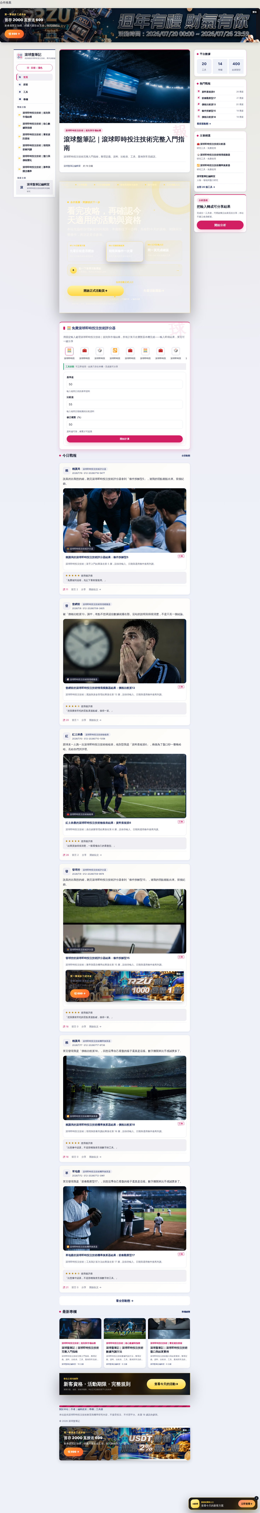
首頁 (23, 77)
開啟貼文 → (95, 589)
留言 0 (75, 1026)
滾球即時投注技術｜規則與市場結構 (34, 114)
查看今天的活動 (166, 1384)
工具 (23, 91)
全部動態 (186, 455)
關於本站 (63, 1409)
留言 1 (75, 720)
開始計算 (124, 438)
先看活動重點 (153, 290)
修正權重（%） (74, 417)
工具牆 (99, 1409)
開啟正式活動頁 (96, 290)
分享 (83, 589)
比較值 (70, 397)
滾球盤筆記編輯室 (72, 166)
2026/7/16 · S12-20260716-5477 (88, 473)
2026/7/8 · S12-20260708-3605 (88, 608)
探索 (23, 84)
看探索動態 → (204, 123)
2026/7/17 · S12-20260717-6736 (88, 1045)
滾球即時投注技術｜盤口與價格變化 (34, 158)
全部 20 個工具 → (206, 187)
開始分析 (220, 225)
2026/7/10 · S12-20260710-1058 (88, 738)
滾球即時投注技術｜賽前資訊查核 (34, 136)
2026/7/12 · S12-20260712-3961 (88, 1175)
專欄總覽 (186, 1311)
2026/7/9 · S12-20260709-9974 (88, 874)
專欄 (23, 99)
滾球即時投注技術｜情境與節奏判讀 (34, 147)
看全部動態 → (125, 1300)
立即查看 (246, 1503)
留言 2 (74, 589)
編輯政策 (82, 1409)
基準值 (70, 377)
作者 (73, 1409)
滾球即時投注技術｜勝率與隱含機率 (34, 169)
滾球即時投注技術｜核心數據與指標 (34, 125)
